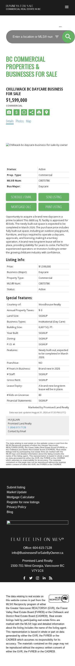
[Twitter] (31, 578)
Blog (10, 512)
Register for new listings (23, 502)
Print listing (54, 206)
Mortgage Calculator (20, 497)
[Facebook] (24, 578)
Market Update (17, 492)
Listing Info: (15, 259)
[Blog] (50, 578)
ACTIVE (51, 26)
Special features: (19, 297)
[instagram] (37, 578)
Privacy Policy (16, 507)
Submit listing (16, 487)
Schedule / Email (21, 197)
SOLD (66, 26)
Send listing (54, 197)
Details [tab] (10, 121)
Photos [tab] (20, 121)
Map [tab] (28, 121)
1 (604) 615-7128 (17, 427)
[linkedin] (44, 578)
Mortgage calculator (21, 206)
